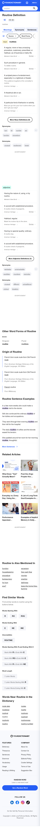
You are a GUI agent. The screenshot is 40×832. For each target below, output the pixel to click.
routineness (25, 720)
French (7, 387)
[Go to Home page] (11, 2)
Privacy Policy (26, 754)
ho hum (5, 582)
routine (8, 640)
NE (13, 628)
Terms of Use (26, 766)
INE (22, 628)
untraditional (27, 284)
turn (5, 130)
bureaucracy (7, 579)
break (27, 145)
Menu (34, 3)
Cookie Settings (26, 762)
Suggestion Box (26, 770)
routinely (5, 720)
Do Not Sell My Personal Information (20, 811)
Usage (4, 766)
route (6, 360)
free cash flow (26, 572)
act (26, 130)
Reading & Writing (8, 770)
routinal (5, 713)
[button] (27, 2)
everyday (27, 274)
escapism (25, 568)
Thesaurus (6, 751)
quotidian (7, 274)
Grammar (5, 758)
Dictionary (5, 747)
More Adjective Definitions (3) (20, 258)
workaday (7, 269)
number (18, 130)
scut (4, 586)
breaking (15, 289)
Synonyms (19, 29)
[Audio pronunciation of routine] (4, 20)
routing (5, 723)
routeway (5, 709)
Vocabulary (6, 762)
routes (23, 706)
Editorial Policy (26, 758)
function (6, 135)
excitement (17, 145)
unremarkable (20, 269)
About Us (24, 747)
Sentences (31, 29)
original (6, 289)
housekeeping (7, 572)
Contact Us (25, 751)
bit (11, 130)
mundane (17, 274)
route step (6, 706)
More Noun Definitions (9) (20, 120)
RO (13, 616)
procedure (16, 135)
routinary (24, 713)
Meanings (8, 29)
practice (24, 579)
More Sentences (8, 446)
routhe (23, 709)
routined (24, 716)
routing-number (27, 723)
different (16, 284)
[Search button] (34, 8)
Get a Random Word (20, 788)
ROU (23, 616)
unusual (7, 145)
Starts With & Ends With (14, 652)
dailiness (24, 582)
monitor (24, 575)
